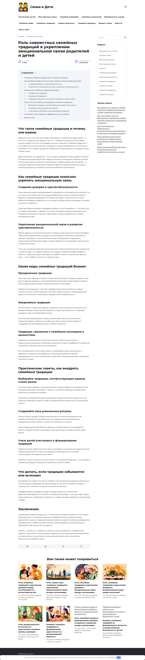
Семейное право (26, 23)
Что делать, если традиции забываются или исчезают (46, 114)
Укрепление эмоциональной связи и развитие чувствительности (53, 87)
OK (119, 657)
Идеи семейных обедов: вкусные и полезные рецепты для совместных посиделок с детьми (112, 149)
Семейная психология (91, 17)
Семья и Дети (41, 7)
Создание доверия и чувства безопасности (45, 84)
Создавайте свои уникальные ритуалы (43, 108)
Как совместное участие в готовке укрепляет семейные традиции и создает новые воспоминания (111, 110)
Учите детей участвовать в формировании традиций (48, 111)
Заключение (29, 118)
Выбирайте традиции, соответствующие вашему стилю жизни (52, 105)
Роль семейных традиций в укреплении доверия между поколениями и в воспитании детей (29, 587)
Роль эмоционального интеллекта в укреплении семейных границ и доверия (29, 628)
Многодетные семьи (47, 17)
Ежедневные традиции (37, 96)
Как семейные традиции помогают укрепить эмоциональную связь (52, 81)
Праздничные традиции (37, 93)
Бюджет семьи (105, 23)
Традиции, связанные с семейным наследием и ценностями (51, 99)
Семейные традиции (45, 23)
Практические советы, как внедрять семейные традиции (48, 102)
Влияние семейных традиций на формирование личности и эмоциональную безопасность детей (115, 625)
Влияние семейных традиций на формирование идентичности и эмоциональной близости (55, 630)
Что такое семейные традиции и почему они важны (46, 78)
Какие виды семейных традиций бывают (41, 90)
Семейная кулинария (69, 17)
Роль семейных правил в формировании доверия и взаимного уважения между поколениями (86, 621)
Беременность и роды (114, 17)
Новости (118, 23)
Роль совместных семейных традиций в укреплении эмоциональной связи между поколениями (56, 587)
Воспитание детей (27, 17)
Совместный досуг (66, 23)
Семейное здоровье (87, 23)
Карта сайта (24, 30)
